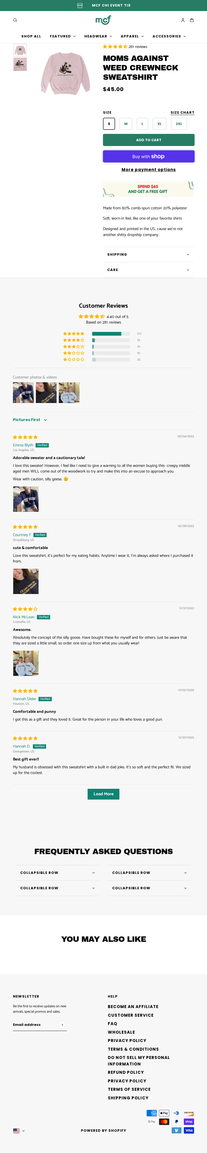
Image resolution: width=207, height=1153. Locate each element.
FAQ (112, 1023)
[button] (116, 46)
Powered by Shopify (103, 1130)
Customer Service (131, 1015)
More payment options (149, 169)
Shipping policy (128, 1098)
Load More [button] (103, 794)
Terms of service (129, 1089)
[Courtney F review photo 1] (26, 581)
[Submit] (62, 1024)
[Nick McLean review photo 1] (26, 663)
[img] (25, 437)
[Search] (15, 20)
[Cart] (191, 20)
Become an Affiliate (133, 1006)
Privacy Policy (127, 1040)
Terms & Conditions (133, 1049)
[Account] (183, 20)
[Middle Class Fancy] (103, 20)
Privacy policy (127, 1081)
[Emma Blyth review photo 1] (26, 499)
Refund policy (126, 1072)
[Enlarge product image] (64, 73)
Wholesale (121, 1032)
